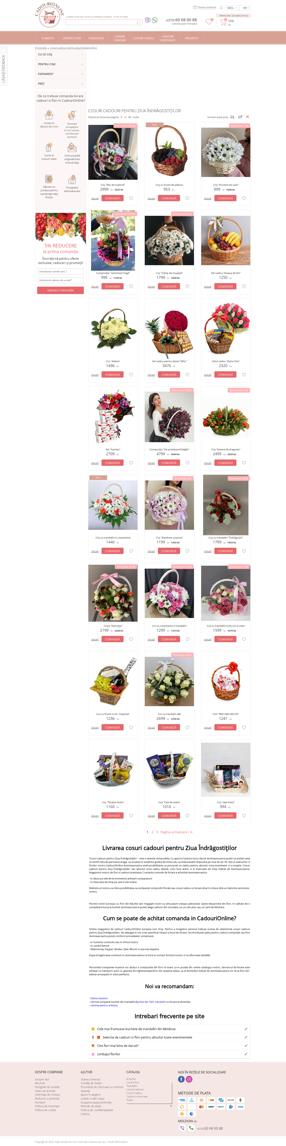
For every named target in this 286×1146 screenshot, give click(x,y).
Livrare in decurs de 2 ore (49, 124)
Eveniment (46, 74)
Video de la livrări (45, 1091)
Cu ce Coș (45, 54)
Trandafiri (131, 1086)
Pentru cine (47, 64)
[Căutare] (138, 22)
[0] (209, 24)
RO (245, 8)
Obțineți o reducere (60, 290)
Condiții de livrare (91, 1083)
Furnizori (40, 1102)
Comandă (112, 198)
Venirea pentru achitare (104, 1005)
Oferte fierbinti (99, 998)
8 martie (131, 1079)
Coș (231, 21)
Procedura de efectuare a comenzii (102, 1087)
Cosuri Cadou (134, 1093)
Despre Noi (42, 1079)
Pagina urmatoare (175, 832)
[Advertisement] (169, 78)
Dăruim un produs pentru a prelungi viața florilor (49, 192)
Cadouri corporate (136, 1096)
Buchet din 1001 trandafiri (151, 1002)
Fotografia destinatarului (72, 189)
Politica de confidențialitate (97, 1110)
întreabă (192, 23)
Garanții (85, 1091)
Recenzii (40, 1083)
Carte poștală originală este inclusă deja (72, 159)
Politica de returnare (47, 1106)
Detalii (94, 198)
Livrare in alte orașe (92, 1098)
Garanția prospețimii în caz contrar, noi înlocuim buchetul (72, 130)
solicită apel (179, 23)
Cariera (85, 1114)
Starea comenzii (90, 1079)
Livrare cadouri (135, 1089)
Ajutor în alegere (91, 1094)
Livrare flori (132, 1082)
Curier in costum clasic (49, 157)
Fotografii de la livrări (47, 1087)
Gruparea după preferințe (96, 1102)
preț (41, 83)
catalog (133, 1072)
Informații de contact (47, 1094)
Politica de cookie (45, 1110)
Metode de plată (91, 1106)
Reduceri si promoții (47, 1098)
